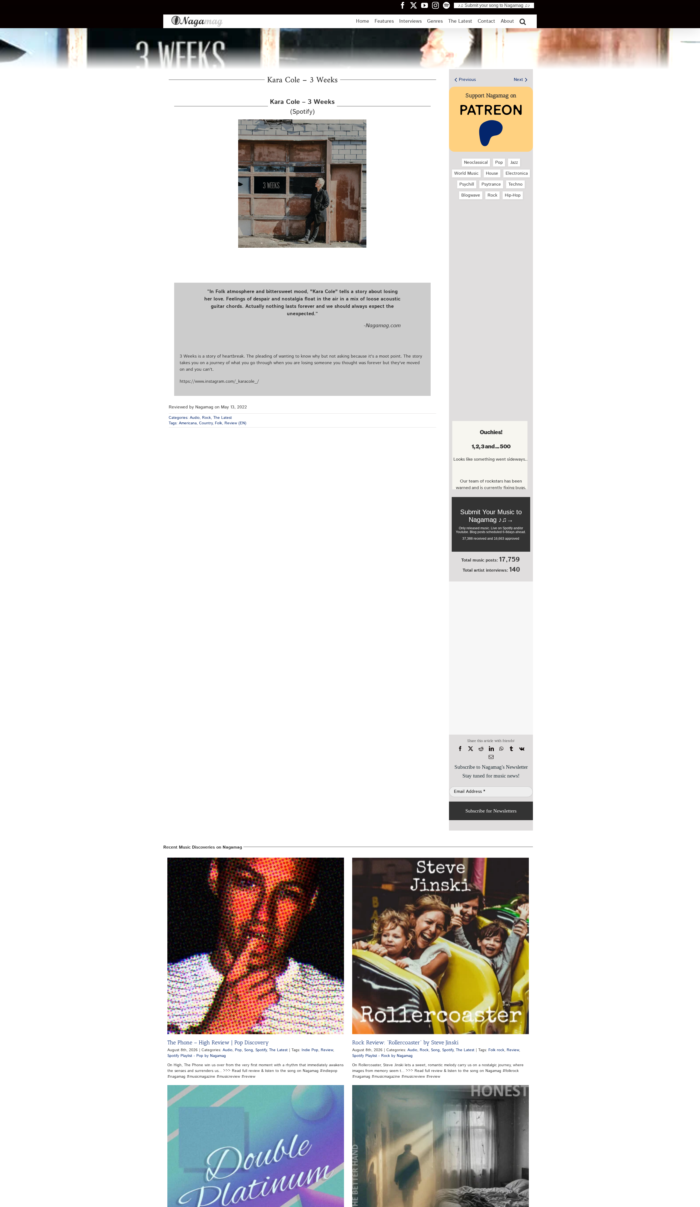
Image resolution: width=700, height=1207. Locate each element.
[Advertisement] (489, 232)
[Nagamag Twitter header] (415, 5)
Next (518, 80)
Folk (218, 423)
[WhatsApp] (501, 749)
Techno (515, 184)
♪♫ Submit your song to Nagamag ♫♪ (494, 5)
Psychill (466, 184)
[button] (523, 21)
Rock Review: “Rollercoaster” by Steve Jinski (405, 1042)
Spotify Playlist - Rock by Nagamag (382, 1056)
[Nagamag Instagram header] (437, 5)
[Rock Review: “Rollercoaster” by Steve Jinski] (440, 946)
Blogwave (470, 195)
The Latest (222, 417)
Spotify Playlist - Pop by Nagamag (196, 1056)
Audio (195, 417)
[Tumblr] (511, 749)
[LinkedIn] (491, 749)
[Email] (491, 757)
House (492, 173)
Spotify (261, 1050)
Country (205, 423)
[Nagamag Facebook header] (404, 5)
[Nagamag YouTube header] (426, 5)
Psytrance (491, 184)
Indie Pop (310, 1050)
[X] (470, 749)
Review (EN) (235, 423)
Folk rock (496, 1050)
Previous (467, 80)
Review (327, 1050)
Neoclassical (476, 162)
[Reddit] (481, 749)
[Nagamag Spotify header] (448, 5)
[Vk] (522, 749)
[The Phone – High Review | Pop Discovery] (255, 946)
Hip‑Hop (513, 195)
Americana (188, 423)
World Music (466, 173)
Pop (499, 162)
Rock (206, 417)
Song (248, 1050)
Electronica (517, 173)
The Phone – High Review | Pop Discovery (218, 1042)
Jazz (514, 162)
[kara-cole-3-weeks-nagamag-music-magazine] (302, 121)
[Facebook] (460, 749)
